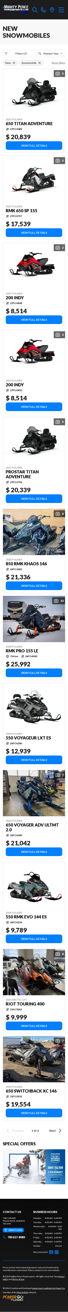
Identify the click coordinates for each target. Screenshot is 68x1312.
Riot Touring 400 (25, 1003)
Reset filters (58, 62)
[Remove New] (14, 63)
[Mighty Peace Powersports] (16, 9)
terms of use (18, 1279)
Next (52, 1130)
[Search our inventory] (35, 10)
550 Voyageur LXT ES (28, 737)
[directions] (52, 10)
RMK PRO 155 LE (22, 650)
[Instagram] (57, 1252)
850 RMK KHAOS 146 (26, 563)
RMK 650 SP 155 (21, 210)
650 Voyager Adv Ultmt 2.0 (32, 827)
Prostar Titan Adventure (22, 474)
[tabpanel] (47, 1232)
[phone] (43, 10)
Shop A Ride (22, 1292)
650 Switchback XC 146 (31, 1091)
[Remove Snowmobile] (39, 63)
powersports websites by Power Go (48, 1288)
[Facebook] (51, 1252)
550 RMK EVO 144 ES (26, 916)
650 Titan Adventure (29, 123)
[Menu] (61, 9)
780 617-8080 (16, 1237)
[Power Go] (34, 1298)
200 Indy (15, 297)
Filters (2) (21, 53)
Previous (18, 1130)
